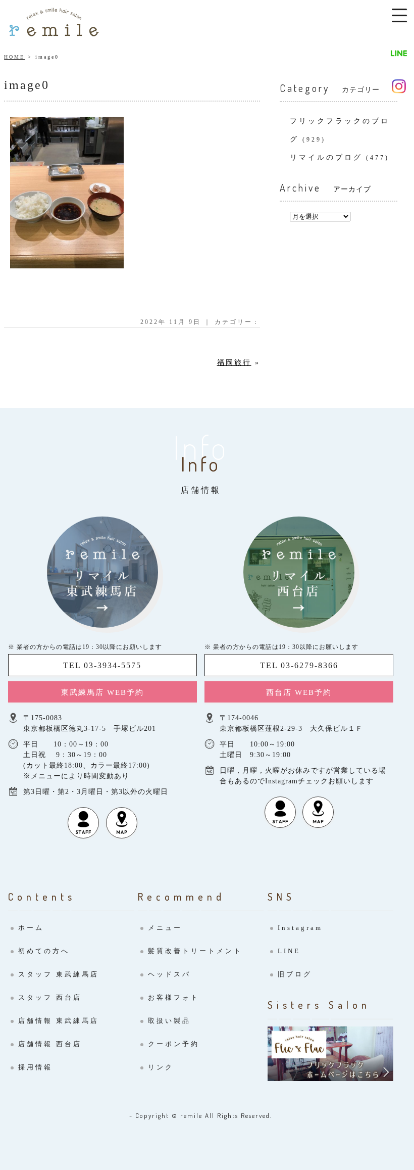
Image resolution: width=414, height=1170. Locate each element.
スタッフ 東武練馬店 (58, 974)
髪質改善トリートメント (195, 951)
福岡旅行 (234, 362)
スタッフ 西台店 (50, 997)
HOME (14, 57)
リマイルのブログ (326, 157)
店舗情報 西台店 (50, 1044)
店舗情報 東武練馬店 (58, 1020)
